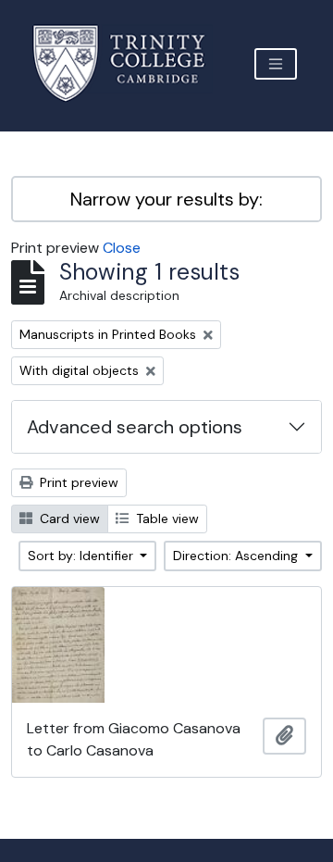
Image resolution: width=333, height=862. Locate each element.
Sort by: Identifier (82, 555)
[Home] (130, 63)
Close (122, 247)
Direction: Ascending (237, 555)
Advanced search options (134, 427)
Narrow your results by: (166, 199)
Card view (68, 518)
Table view (165, 518)
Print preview (77, 482)
